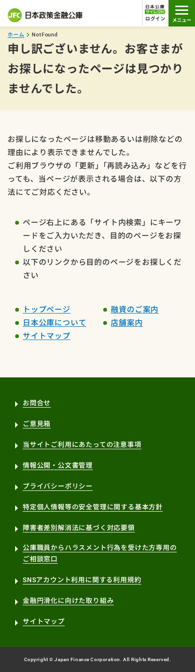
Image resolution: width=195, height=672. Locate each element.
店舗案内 (126, 322)
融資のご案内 (135, 309)
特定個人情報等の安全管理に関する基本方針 (93, 507)
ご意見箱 (37, 424)
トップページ (47, 309)
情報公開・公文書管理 (58, 465)
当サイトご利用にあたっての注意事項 (82, 444)
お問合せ (37, 403)
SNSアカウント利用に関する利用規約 (82, 580)
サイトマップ (47, 336)
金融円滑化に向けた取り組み (68, 600)
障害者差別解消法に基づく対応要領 (79, 528)
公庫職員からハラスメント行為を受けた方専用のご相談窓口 (100, 553)
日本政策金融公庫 (45, 15)
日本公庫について (54, 322)
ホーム (16, 35)
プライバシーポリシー (58, 486)
